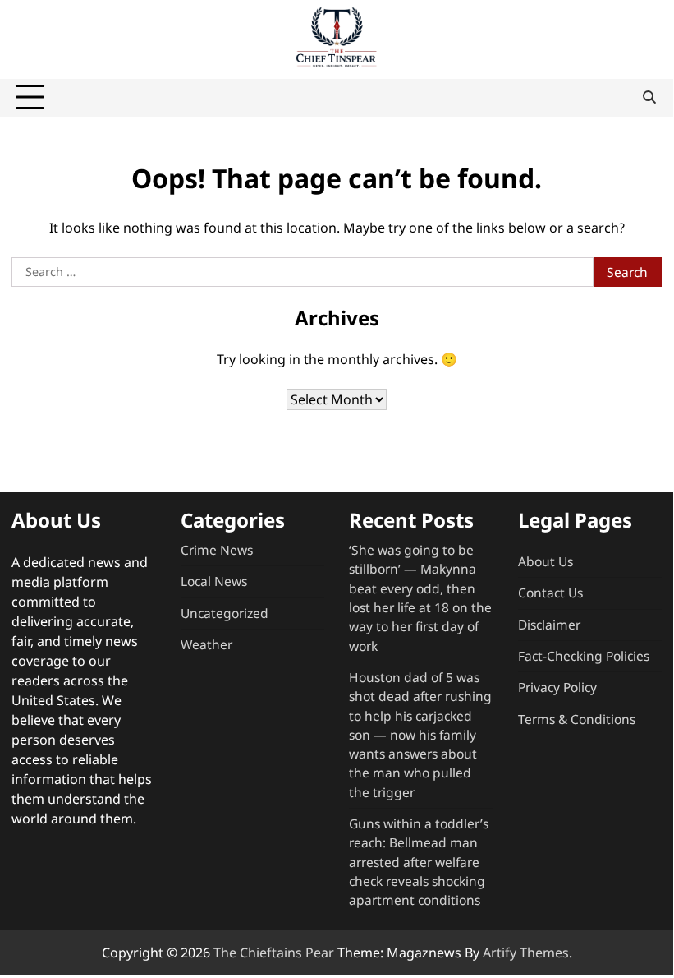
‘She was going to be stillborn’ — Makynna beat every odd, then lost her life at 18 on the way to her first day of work (420, 598)
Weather (206, 644)
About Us (545, 561)
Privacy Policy (557, 687)
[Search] (649, 97)
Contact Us (550, 593)
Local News (214, 581)
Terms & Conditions (576, 719)
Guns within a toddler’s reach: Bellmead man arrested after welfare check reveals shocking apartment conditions (418, 861)
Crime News (217, 550)
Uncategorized (224, 613)
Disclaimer (549, 625)
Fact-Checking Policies (583, 656)
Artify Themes (526, 952)
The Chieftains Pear (273, 952)
